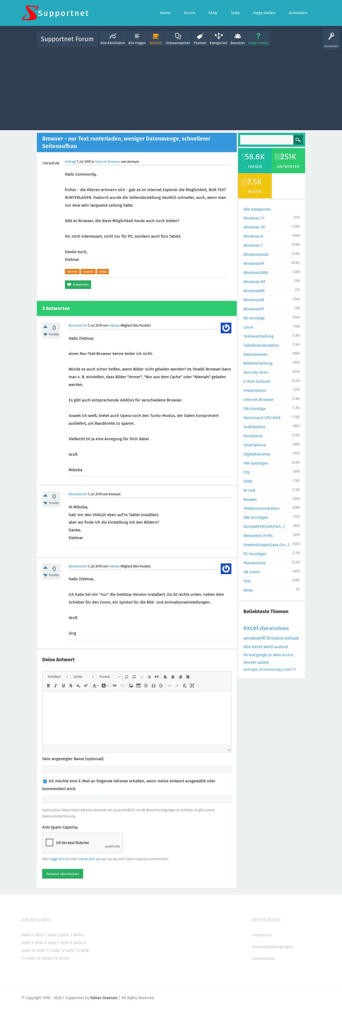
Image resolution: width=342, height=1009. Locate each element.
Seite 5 (27, 942)
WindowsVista (255, 254)
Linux (248, 327)
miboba (114, 325)
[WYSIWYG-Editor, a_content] (136, 718)
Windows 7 (253, 245)
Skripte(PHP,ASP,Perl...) (264, 526)
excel (250, 628)
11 (294, 669)
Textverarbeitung (258, 336)
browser (88, 271)
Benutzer (238, 43)
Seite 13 (72, 950)
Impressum (262, 935)
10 (268, 638)
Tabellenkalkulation (261, 345)
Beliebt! (156, 43)
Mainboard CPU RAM (262, 417)
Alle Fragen (137, 43)
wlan (277, 655)
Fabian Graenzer (104, 998)
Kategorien (218, 43)
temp (248, 590)
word (268, 646)
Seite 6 (40, 942)
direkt (64, 958)
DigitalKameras (256, 454)
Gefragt (70, 162)
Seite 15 (33, 958)
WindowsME (254, 290)
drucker (249, 662)
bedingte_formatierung (262, 669)
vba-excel (253, 646)
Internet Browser (107, 162)
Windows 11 (254, 218)
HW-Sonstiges (255, 463)
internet (72, 271)
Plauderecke (254, 562)
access (288, 655)
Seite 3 (66, 935)
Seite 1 (40, 935)
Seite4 (78, 935)
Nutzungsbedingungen (272, 946)
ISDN (247, 481)
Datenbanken (255, 354)
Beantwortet (78, 325)
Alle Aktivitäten (112, 43)
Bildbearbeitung (258, 363)
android (281, 646)
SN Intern (251, 572)
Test (247, 581)
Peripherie (252, 436)
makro (277, 638)
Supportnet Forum (67, 39)
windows (279, 628)
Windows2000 (255, 272)
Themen (199, 43)
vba (263, 628)
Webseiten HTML (258, 535)
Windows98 (253, 299)
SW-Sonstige (254, 408)
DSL (246, 472)
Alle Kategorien (257, 209)
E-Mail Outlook (256, 381)
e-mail (287, 669)
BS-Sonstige (254, 318)
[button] (58, 677)
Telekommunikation (261, 508)
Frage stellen (258, 43)
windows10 (254, 638)
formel (249, 654)
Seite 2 (53, 935)
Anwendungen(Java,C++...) (266, 544)
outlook (291, 638)
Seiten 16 (49, 958)
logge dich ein (60, 859)
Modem (250, 499)
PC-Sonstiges (254, 553)
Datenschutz (263, 958)
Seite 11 (43, 950)
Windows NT (254, 281)
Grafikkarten (254, 426)
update (263, 662)
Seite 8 (66, 942)
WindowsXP (253, 263)
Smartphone (254, 445)
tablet (103, 271)
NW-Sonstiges (255, 517)
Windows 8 (253, 236)
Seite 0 (27, 935)
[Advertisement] (171, 87)
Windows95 (253, 309)
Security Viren (255, 372)
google (261, 655)
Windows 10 (254, 227)
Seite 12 (58, 950)
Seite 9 (79, 942)
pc (270, 655)
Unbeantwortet (178, 43)
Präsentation (254, 390)
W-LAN (249, 490)
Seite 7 (53, 942)
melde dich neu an (92, 859)
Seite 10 (28, 950)
